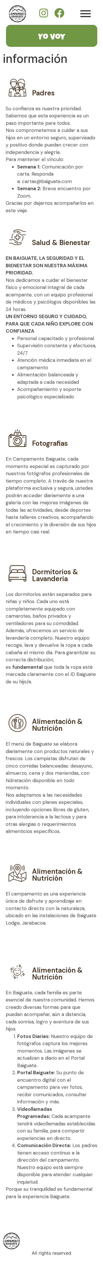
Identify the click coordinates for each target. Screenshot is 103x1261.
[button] (51, 411)
